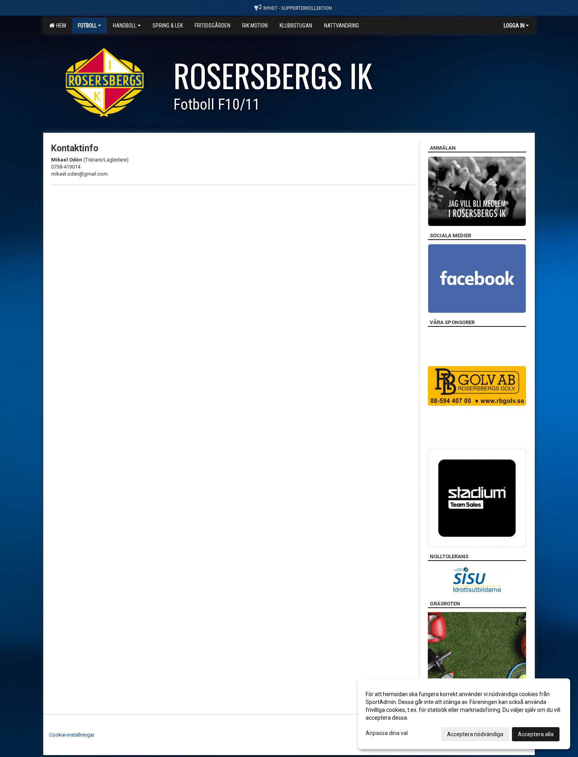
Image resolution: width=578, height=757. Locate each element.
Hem (60, 25)
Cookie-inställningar (71, 735)
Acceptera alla (536, 734)
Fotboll (87, 25)
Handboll (124, 25)
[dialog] (464, 713)
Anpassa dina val (387, 733)
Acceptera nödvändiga (475, 734)
